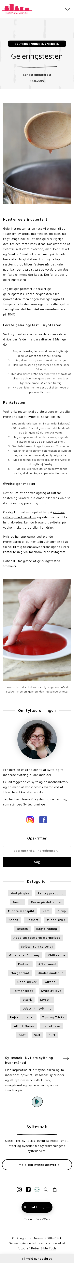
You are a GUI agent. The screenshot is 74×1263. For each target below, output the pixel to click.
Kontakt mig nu (37, 1207)
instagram (58, 552)
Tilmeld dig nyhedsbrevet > (37, 1164)
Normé (39, 1238)
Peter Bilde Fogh (43, 1248)
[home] (18, 9)
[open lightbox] (37, 1102)
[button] (67, 9)
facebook (35, 552)
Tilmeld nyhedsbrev (37, 1258)
